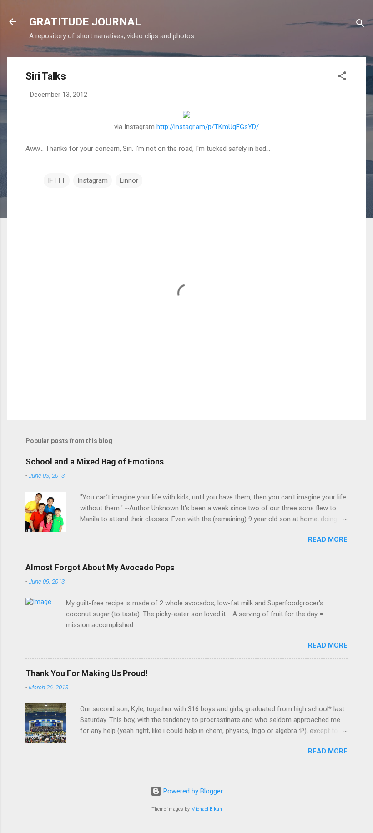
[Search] (360, 25)
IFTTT (57, 180)
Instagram (92, 180)
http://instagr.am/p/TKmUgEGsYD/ (207, 127)
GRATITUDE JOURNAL (85, 21)
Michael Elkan (206, 809)
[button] (342, 77)
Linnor (129, 180)
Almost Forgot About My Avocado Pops (99, 567)
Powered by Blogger (192, 791)
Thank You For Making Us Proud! (86, 673)
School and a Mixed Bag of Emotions (94, 461)
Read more (328, 539)
